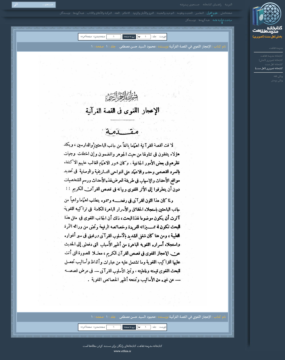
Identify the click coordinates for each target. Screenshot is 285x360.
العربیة (228, 4)
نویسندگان (65, 13)
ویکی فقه (278, 76)
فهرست (162, 37)
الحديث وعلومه (185, 13)
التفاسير (199, 13)
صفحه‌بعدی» (99, 37)
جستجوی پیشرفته (190, 4)
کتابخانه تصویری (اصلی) (271, 60)
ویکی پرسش (277, 80)
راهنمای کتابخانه (212, 4)
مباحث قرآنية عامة (222, 20)
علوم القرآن (212, 13)
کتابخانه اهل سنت (274, 64)
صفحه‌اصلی (226, 13)
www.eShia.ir (122, 351)
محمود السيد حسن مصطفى (137, 46)
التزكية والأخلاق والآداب (99, 13)
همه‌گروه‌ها (78, 13)
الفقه (117, 13)
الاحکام (126, 13)
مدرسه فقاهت (276, 48)
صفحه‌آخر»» (86, 37)
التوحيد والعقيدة (165, 13)
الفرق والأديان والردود (143, 13)
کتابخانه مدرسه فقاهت (272, 56)
